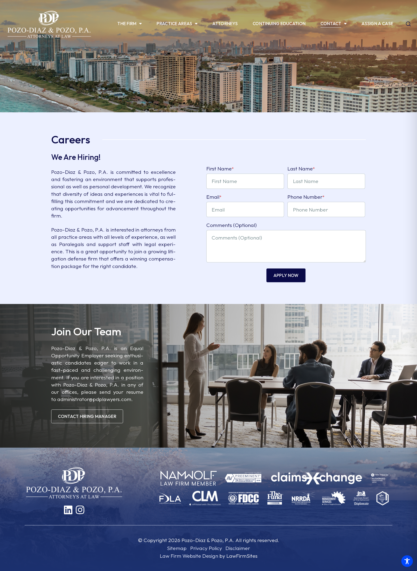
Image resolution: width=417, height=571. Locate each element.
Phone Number (306, 196)
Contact (330, 23)
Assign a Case (377, 23)
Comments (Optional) (231, 225)
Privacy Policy (206, 548)
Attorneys (225, 23)
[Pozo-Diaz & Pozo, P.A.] (49, 23)
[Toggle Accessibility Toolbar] (407, 561)
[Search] (408, 24)
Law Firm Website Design (189, 555)
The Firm (126, 23)
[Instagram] (80, 510)
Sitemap (177, 548)
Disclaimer (237, 548)
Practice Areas (174, 23)
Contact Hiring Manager (87, 416)
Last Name (301, 168)
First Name (220, 168)
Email (214, 196)
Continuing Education (279, 23)
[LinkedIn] (68, 510)
